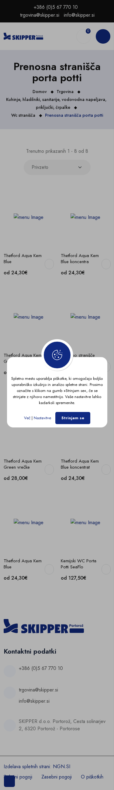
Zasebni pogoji (56, 776)
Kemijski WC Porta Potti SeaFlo (78, 563)
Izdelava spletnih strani (27, 766)
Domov (40, 92)
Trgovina (65, 92)
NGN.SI (61, 766)
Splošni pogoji (18, 776)
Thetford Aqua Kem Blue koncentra (80, 258)
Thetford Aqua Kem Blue (23, 258)
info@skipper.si (79, 15)
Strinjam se (72, 418)
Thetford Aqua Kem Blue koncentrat (80, 464)
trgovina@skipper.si (39, 15)
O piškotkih (92, 776)
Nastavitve (42, 418)
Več (27, 418)
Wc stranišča (23, 115)
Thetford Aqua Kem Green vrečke (23, 464)
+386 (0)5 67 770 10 (56, 7)
